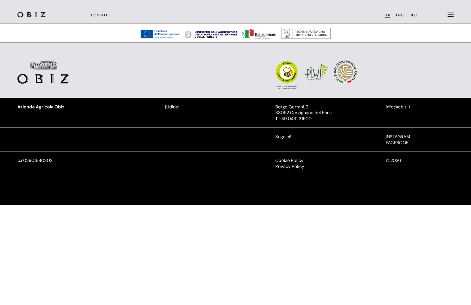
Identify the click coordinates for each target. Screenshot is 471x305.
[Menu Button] (450, 14)
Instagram (398, 137)
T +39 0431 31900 (293, 119)
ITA (387, 15)
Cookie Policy (289, 160)
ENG (400, 15)
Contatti (99, 15)
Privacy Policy (289, 166)
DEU (413, 15)
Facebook (397, 143)
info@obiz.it (398, 107)
